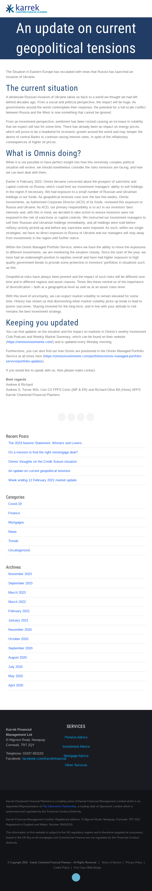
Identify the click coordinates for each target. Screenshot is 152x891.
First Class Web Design (87, 867)
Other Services (76, 765)
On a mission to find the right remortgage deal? (43, 452)
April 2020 (15, 685)
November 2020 (20, 630)
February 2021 (19, 611)
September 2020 (20, 648)
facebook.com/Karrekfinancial (44, 758)
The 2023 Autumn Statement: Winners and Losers (45, 443)
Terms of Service (111, 862)
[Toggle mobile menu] (144, 9)
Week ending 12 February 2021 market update (42, 480)
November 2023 (20, 574)
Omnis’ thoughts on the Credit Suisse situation (42, 461)
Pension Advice (76, 737)
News (12, 532)
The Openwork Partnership (59, 806)
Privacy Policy (134, 862)
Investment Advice (76, 746)
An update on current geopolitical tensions (39, 471)
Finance (14, 513)
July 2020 (15, 667)
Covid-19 (15, 504)
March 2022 (17, 602)
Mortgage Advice (76, 756)
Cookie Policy (61, 867)
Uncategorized (19, 550)
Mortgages (16, 522)
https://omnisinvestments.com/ (30, 342)
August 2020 (17, 657)
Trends (13, 541)
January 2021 (18, 620)
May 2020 (15, 676)
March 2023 (17, 592)
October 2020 (18, 639)
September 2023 (20, 583)
